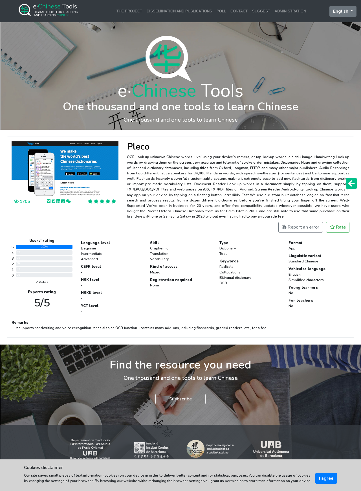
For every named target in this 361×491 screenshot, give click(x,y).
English (341, 11)
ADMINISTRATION (290, 11)
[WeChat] (68, 201)
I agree (326, 478)
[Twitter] (49, 201)
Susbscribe (180, 399)
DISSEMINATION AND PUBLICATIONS (179, 11)
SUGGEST (261, 11)
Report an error (303, 227)
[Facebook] (54, 201)
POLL (221, 11)
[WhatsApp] (63, 201)
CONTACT (239, 11)
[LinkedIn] (58, 201)
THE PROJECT (129, 11)
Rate (340, 227)
